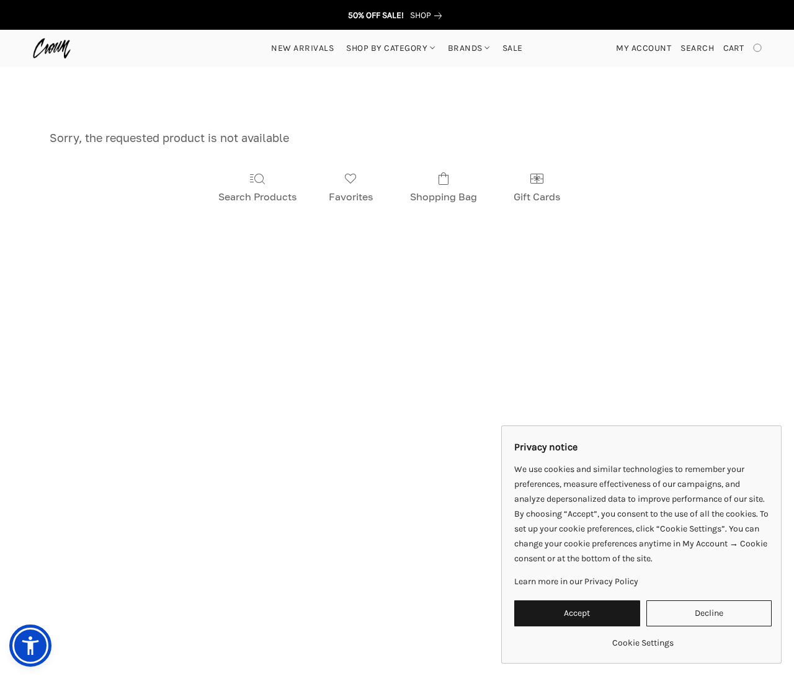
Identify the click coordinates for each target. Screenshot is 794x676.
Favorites (351, 196)
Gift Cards (537, 196)
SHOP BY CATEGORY (388, 48)
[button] (52, 48)
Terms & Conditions (208, 621)
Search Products (257, 196)
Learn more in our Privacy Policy (576, 581)
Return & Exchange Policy (428, 621)
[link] (428, 15)
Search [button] (697, 48)
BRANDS (466, 48)
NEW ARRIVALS (302, 48)
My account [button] (643, 48)
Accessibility (287, 621)
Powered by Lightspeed (397, 643)
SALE (512, 48)
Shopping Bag (443, 196)
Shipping (344, 621)
